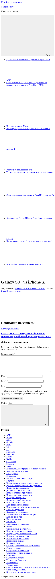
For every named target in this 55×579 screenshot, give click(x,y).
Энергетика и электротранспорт (21, 572)
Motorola (10, 454)
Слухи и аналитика (15, 548)
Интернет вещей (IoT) (16, 497)
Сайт (3, 386)
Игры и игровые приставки (19, 493)
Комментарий (8, 354)
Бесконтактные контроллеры (19, 478)
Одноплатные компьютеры (18, 529)
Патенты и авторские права (19, 531)
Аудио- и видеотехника (17, 471)
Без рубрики (12, 473)
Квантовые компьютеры (17, 505)
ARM (8, 440)
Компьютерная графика (17, 512)
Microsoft (10, 452)
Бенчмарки (11, 476)
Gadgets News (7, 7)
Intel (8, 447)
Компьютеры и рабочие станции (21, 514)
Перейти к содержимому (12, 2)
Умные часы (12, 565)
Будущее (10, 481)
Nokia (9, 457)
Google (9, 442)
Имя (4, 376)
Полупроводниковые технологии (21, 534)
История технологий (15, 502)
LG (7, 449)
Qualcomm (11, 461)
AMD (8, 435)
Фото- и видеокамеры (16, 570)
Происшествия (13, 543)
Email (4, 381)
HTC (8, 445)
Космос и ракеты (14, 517)
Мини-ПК (11, 521)
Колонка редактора (15, 509)
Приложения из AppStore (17, 538)
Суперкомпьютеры (15, 558)
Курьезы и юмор (13, 519)
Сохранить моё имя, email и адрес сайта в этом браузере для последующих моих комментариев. (24, 392)
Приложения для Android (17, 536)
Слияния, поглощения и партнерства (23, 546)
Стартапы (10, 555)
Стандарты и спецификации (19, 553)
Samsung (10, 464)
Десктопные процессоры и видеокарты (24, 485)
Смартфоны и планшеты (17, 550)
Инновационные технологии (19, 495)
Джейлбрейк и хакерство (17, 488)
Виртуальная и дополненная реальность (24, 483)
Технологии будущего (16, 560)
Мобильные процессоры (17, 524)
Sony (8, 466)
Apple (9, 437)
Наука (9, 526)
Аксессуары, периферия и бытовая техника (26, 469)
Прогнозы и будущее (15, 541)
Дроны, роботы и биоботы (18, 490)
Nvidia (9, 459)
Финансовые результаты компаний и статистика (28, 567)
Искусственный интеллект (18, 500)
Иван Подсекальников (11, 291)
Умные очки (12, 562)
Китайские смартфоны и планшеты (22, 507)
